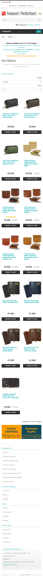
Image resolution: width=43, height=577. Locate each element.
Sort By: (39, 78)
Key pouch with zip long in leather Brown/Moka (10, 349)
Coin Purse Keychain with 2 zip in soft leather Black (10, 115)
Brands (5, 508)
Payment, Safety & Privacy (10, 460)
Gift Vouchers (7, 512)
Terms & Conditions (9, 465)
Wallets (10, 37)
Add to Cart (11, 132)
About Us (6, 452)
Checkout (30, 5)
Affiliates (5, 516)
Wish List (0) (22, 5)
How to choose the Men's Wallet (12, 477)
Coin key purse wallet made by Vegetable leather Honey (31, 256)
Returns (5, 495)
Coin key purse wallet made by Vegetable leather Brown (9, 209)
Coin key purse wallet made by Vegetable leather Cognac (31, 209)
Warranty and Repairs (9, 469)
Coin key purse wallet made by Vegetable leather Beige (31, 163)
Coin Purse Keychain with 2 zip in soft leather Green (10, 162)
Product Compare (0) (8, 74)
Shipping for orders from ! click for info (12, 436)
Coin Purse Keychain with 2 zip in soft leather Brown (31, 115)
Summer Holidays (8, 481)
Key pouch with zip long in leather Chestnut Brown (31, 349)
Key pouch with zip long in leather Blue (31, 301)
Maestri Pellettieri (25, 575)
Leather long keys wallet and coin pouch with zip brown (11, 395)
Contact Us (6, 490)
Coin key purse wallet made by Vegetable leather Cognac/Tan (9, 256)
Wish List (5, 538)
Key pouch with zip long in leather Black (10, 301)
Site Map (5, 499)
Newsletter (6, 542)
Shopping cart (28, 25)
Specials (5, 520)
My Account (13, 5)
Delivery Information (9, 456)
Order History (7, 534)
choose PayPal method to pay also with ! (31, 436)
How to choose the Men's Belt (12, 473)
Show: (39, 85)
